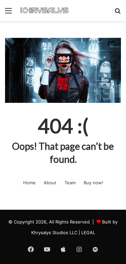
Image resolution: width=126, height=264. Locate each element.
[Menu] (8, 12)
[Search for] (117, 12)
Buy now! (93, 182)
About (50, 182)
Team (70, 182)
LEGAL (88, 232)
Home (29, 182)
